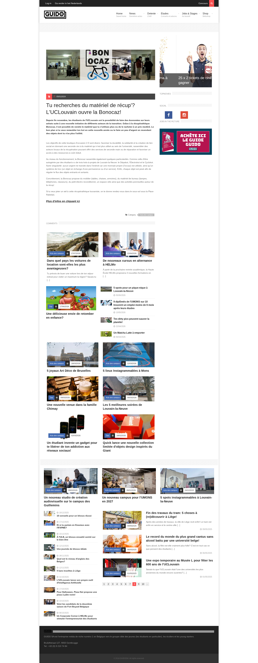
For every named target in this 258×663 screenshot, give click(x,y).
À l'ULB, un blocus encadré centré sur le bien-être (76, 538)
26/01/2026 (131, 490)
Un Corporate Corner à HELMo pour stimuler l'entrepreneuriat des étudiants (77, 617)
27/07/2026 (75, 253)
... (147, 584)
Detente (151, 14)
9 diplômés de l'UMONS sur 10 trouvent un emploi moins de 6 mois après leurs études (133, 305)
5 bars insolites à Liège (68, 571)
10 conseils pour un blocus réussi (74, 516)
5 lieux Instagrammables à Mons (126, 370)
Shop (206, 14)
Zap (50, 306)
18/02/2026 (121, 436)
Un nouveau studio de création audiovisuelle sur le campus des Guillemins (67, 501)
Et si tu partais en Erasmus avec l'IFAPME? (73, 526)
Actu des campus (146, 215)
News (135, 14)
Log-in (48, 3)
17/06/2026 (64, 306)
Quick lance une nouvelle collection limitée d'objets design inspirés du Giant (128, 446)
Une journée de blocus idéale (72, 549)
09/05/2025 (131, 526)
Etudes (169, 14)
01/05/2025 (131, 573)
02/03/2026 (75, 436)
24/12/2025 (189, 490)
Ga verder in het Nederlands (68, 3)
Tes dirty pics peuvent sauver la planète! (131, 320)
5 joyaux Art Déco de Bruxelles (69, 370)
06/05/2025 (131, 550)
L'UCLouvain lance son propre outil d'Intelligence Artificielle (75, 581)
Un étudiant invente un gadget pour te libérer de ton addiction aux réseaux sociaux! (72, 446)
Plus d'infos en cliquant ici (63, 201)
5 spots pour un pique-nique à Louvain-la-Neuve (130, 289)
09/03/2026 (65, 398)
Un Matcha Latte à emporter (129, 333)
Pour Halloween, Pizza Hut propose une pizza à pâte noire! (77, 593)
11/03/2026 (131, 363)
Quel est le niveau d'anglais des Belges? (73, 560)
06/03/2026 (131, 398)
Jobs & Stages (189, 14)
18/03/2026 (75, 363)
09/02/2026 (72, 490)
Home (121, 14)
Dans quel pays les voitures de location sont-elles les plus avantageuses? (69, 264)
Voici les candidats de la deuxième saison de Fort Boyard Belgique (74, 605)
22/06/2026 (131, 253)
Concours (203, 3)
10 (143, 584)
